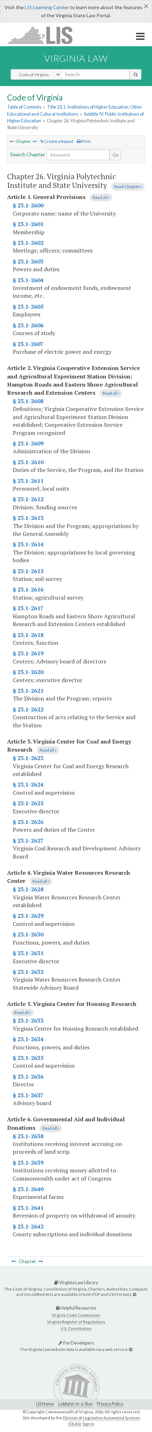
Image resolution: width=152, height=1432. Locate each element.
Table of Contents (24, 107)
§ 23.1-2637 (28, 1095)
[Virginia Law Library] (134, 1294)
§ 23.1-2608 (28, 401)
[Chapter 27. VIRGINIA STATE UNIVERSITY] (35, 141)
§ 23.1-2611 (28, 481)
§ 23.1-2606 (28, 325)
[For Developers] (130, 1349)
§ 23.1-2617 (28, 608)
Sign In (88, 1423)
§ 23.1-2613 (28, 518)
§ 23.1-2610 (28, 462)
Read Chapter (127, 186)
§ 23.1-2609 (28, 443)
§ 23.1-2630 (28, 934)
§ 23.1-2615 (28, 571)
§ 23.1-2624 (28, 784)
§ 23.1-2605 (28, 306)
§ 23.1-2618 (28, 635)
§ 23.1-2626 (28, 822)
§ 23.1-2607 (28, 344)
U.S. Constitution (76, 1328)
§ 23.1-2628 (28, 889)
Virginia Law (76, 58)
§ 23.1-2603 (28, 261)
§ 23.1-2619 (28, 653)
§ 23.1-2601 (28, 224)
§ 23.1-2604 (28, 280)
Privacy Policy (110, 1404)
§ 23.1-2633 (28, 1020)
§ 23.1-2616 (28, 589)
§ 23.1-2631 (28, 953)
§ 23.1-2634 (28, 1039)
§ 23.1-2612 (28, 499)
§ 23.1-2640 (28, 1189)
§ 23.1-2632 (28, 972)
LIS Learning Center (47, 7)
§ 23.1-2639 (28, 1162)
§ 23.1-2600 (28, 205)
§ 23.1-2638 (28, 1136)
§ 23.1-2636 (28, 1076)
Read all (100, 197)
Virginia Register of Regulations (76, 1321)
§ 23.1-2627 (28, 840)
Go (115, 155)
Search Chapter (27, 154)
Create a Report (58, 141)
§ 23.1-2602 (28, 243)
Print (85, 141)
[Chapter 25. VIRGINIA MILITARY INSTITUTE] (12, 141)
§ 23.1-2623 (28, 758)
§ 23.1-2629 (28, 916)
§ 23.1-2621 (28, 690)
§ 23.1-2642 (28, 1226)
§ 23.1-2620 (28, 672)
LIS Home (45, 1404)
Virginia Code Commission (76, 1315)
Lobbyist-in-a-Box (75, 1404)
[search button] (135, 74)
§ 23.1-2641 (28, 1208)
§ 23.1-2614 (28, 544)
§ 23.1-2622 (28, 709)
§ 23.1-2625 (28, 803)
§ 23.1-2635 (28, 1058)
